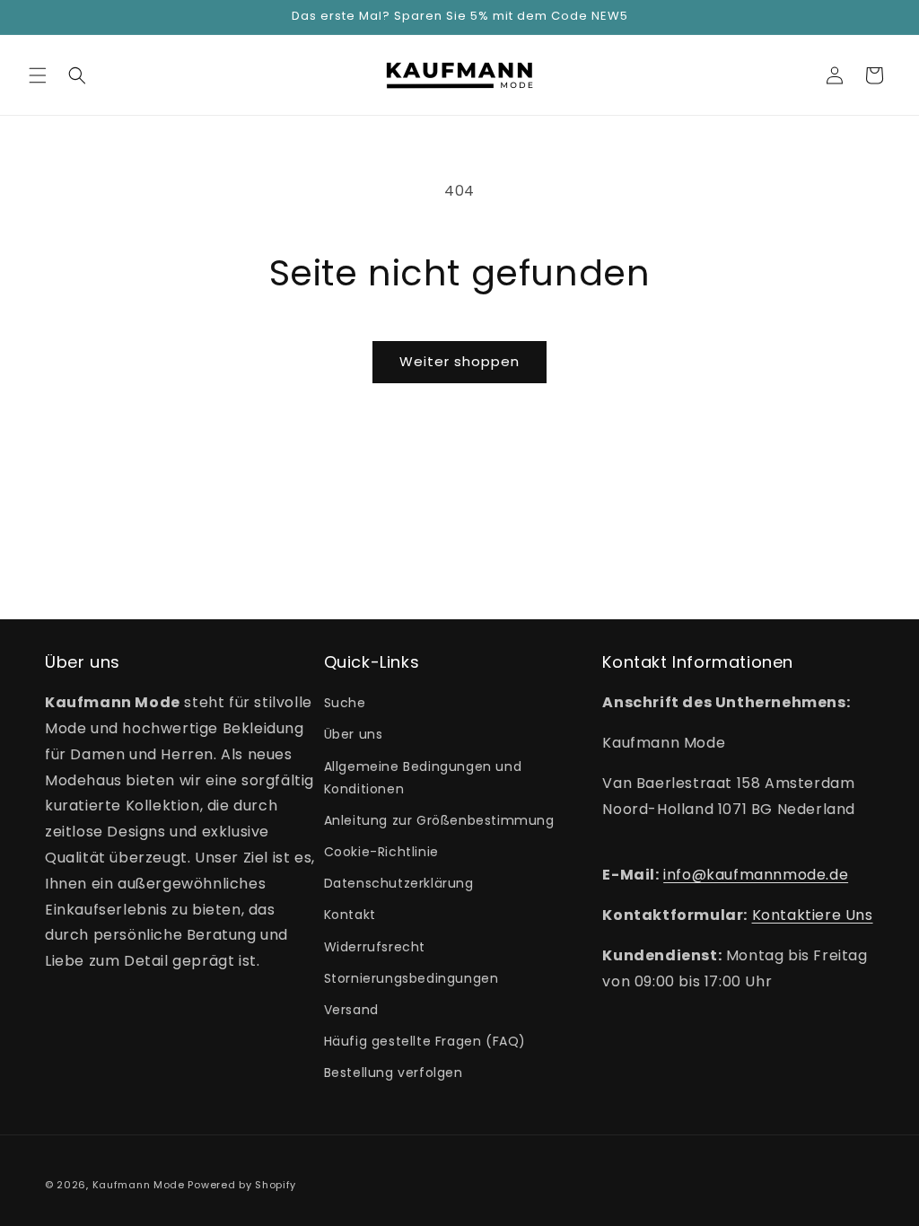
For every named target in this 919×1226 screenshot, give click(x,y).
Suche (345, 703)
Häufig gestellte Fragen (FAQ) (425, 1041)
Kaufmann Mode (138, 1185)
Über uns (353, 734)
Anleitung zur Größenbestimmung (439, 820)
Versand (351, 1010)
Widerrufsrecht (374, 947)
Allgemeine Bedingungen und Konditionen (423, 777)
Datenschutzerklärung (399, 883)
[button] (37, 75)
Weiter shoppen (459, 361)
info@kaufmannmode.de (755, 874)
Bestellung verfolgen (393, 1073)
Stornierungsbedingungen (411, 978)
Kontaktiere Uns (812, 915)
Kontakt (350, 915)
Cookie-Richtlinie (381, 852)
